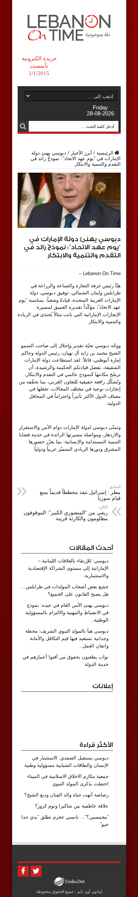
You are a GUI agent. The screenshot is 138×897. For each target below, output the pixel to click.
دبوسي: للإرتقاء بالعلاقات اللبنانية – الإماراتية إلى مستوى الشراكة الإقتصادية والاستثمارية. (68, 568)
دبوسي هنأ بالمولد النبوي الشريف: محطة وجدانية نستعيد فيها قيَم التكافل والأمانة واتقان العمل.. (67, 638)
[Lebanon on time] (69, 35)
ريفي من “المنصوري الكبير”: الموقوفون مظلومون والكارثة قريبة (66, 513)
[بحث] (23, 126)
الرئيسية (104, 153)
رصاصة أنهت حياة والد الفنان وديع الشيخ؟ (66, 795)
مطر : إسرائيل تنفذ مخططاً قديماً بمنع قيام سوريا (80, 492)
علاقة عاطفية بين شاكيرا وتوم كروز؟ (72, 806)
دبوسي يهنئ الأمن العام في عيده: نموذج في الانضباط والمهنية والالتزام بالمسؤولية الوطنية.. (67, 612)
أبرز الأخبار (81, 153)
